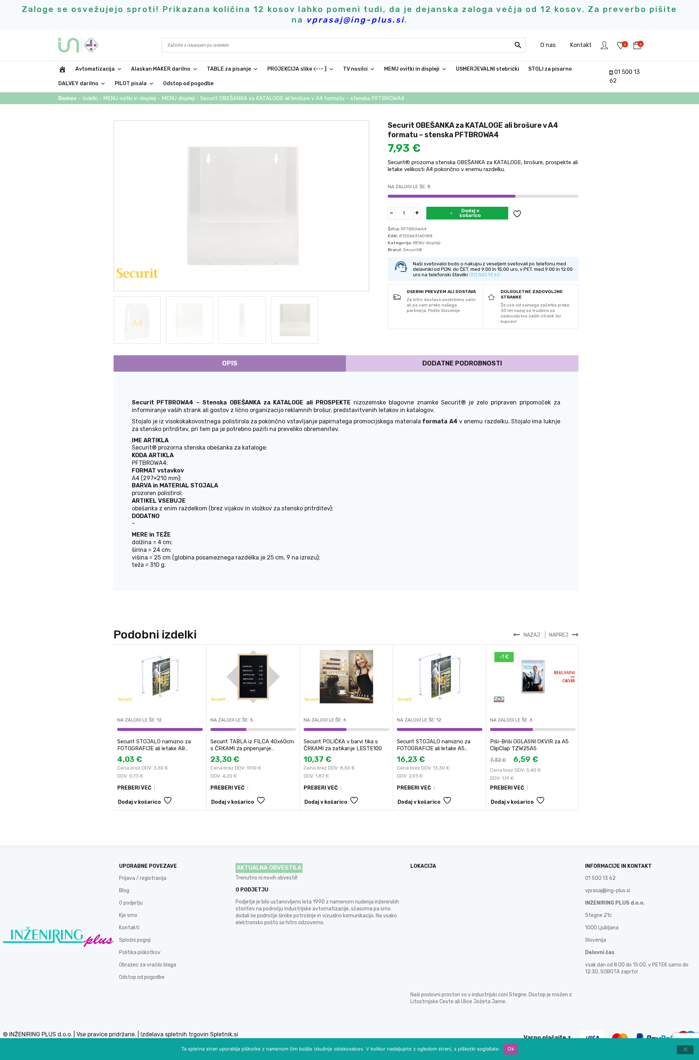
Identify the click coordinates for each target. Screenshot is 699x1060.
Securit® (412, 249)
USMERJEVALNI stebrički (487, 69)
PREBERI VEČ (134, 788)
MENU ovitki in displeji (411, 69)
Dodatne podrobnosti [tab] (462, 363)
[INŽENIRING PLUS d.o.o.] (82, 45)
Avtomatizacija (95, 69)
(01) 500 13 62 (484, 274)
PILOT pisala (131, 83)
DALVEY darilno (78, 83)
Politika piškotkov (140, 952)
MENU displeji (178, 98)
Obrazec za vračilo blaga (147, 965)
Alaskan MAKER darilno (160, 69)
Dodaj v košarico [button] (139, 802)
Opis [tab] (229, 363)
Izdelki (90, 98)
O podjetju (131, 903)
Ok (511, 1049)
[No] (685, 1049)
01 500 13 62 (600, 878)
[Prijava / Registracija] (604, 45)
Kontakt (581, 44)
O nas (548, 44)
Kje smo (128, 915)
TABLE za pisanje (229, 69)
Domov (67, 98)
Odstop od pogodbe (188, 83)
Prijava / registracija (142, 878)
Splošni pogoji (135, 940)
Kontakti (129, 928)
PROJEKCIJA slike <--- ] (297, 69)
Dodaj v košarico (470, 213)
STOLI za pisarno (550, 69)
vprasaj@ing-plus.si (607, 890)
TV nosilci (355, 69)
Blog (124, 890)
